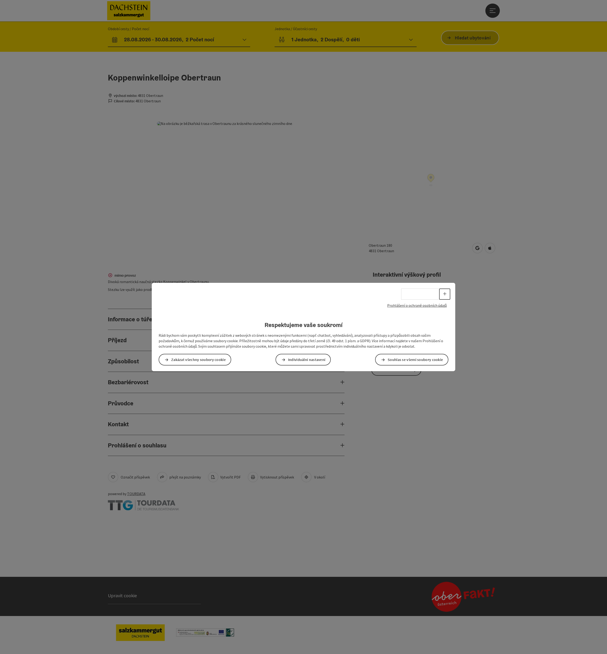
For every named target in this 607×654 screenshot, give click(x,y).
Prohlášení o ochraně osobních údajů (417, 305)
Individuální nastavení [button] (307, 359)
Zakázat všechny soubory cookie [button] (198, 359)
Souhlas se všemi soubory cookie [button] (415, 359)
